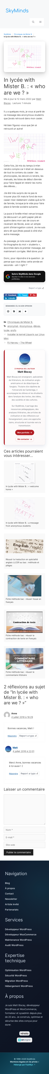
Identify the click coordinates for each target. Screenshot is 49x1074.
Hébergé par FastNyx (23, 1064)
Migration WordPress (16, 981)
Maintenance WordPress (18, 940)
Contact (9, 893)
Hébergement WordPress (19, 986)
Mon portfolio (23, 432)
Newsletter (11, 899)
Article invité (12, 904)
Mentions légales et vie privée (24, 1062)
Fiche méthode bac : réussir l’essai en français (23, 600)
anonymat (12, 326)
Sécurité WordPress (16, 975)
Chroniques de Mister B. (23, 34)
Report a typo (35, 288)
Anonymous (25, 326)
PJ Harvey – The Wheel (19, 342)
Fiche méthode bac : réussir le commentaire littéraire (20, 673)
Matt (15, 747)
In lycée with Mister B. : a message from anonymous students (22, 524)
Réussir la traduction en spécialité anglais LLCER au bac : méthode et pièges (22, 562)
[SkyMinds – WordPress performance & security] (17, 10)
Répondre (12, 736)
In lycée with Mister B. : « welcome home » (22, 488)
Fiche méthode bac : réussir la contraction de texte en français (21, 637)
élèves (36, 326)
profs (13, 330)
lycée (6, 330)
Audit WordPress (14, 945)
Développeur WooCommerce (20, 934)
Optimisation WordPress (18, 970)
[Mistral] (19, 311)
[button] (33, 22)
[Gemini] (25, 311)
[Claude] (13, 311)
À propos (10, 888)
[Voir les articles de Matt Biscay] (25, 359)
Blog (7, 883)
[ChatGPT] (8, 311)
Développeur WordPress (18, 929)
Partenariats (11, 909)
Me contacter (23, 439)
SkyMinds (7, 34)
